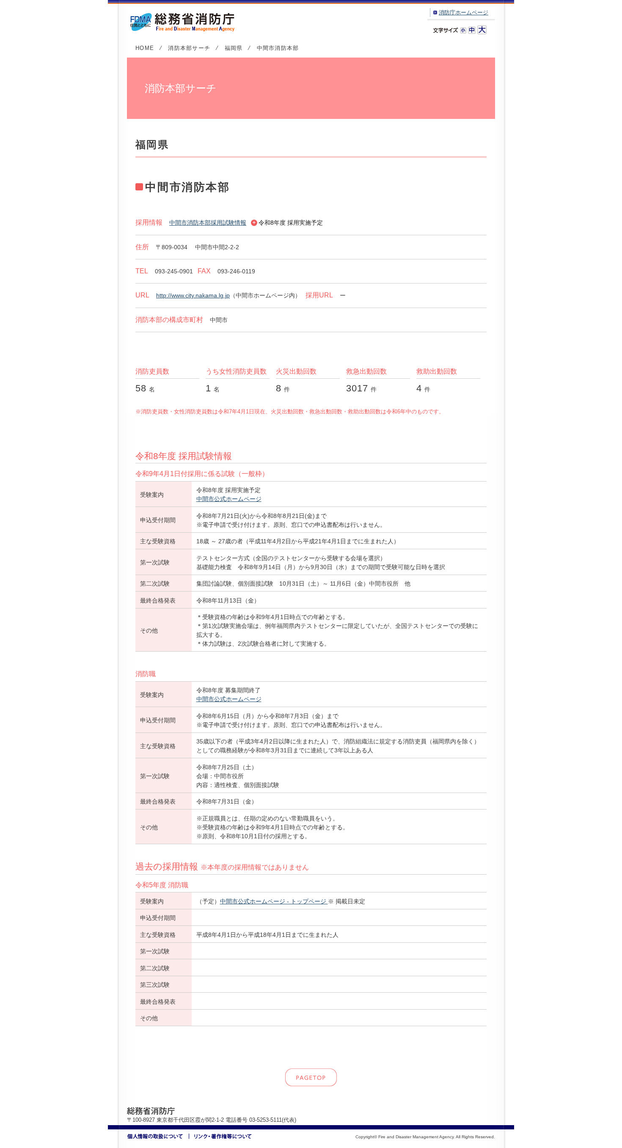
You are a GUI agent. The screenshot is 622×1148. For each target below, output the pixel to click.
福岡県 (234, 48)
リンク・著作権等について (221, 1136)
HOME (144, 48)
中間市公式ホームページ (228, 499)
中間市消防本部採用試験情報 (207, 222)
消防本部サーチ (189, 48)
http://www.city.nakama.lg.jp (193, 295)
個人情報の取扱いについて (158, 1136)
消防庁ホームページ (463, 12)
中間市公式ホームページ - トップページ (274, 901)
